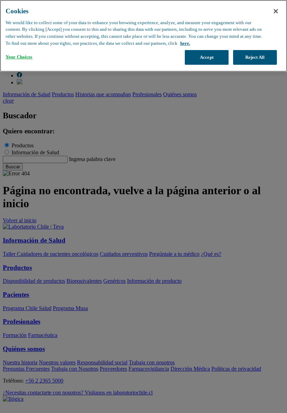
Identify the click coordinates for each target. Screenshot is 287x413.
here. (185, 43)
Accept (207, 57)
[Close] (276, 11)
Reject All (255, 57)
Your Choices (19, 56)
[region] (143, 36)
